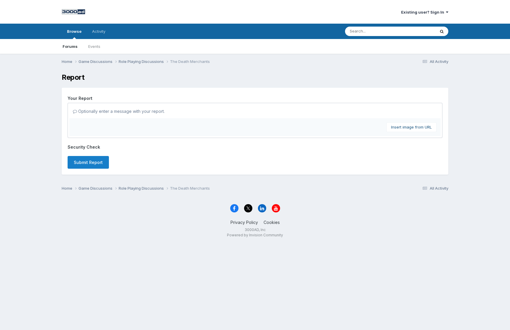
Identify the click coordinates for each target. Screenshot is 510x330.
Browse (74, 31)
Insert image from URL (411, 127)
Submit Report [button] (88, 162)
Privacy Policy (244, 222)
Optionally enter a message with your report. (121, 111)
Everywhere (417, 31)
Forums (70, 46)
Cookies (272, 222)
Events (94, 46)
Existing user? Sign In (423, 12)
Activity (98, 31)
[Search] (441, 31)
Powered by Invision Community (255, 235)
